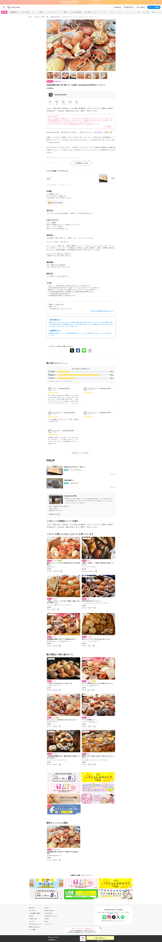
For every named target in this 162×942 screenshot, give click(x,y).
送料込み (110, 108)
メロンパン (90, 108)
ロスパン (49, 108)
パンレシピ (31, 921)
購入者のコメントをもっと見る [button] (81, 453)
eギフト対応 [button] (146, 12)
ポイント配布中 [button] (63, 12)
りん (54, 388)
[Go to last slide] (50, 45)
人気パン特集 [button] (25, 12)
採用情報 (46, 918)
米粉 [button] (153, 12)
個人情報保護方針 (48, 913)
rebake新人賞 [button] (87, 12)
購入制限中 (82, 108)
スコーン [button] (121, 12)
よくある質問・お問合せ (32, 913)
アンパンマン (92, 412)
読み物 (66, 470)
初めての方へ (32, 907)
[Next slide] (111, 45)
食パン (77, 111)
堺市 (47, 17)
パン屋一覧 (36, 17)
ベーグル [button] (103, 12)
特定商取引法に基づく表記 (54, 514)
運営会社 (46, 921)
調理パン (83, 111)
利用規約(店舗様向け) (49, 910)
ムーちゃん (56, 430)
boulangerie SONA (55, 17)
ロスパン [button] (34, 12)
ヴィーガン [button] (129, 12)
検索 (5, 12)
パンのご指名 (73, 108)
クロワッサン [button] (112, 12)
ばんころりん (56, 412)
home (30, 17)
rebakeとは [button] (118, 7)
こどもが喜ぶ (60, 111)
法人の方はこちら (48, 924)
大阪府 (42, 17)
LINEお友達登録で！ (114, 920)
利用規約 (46, 907)
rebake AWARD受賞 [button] (75, 12)
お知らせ (31, 916)
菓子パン (89, 111)
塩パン (95, 111)
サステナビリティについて (32, 924)
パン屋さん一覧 (32, 918)
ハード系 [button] (137, 12)
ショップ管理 (32, 929)
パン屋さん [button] (142, 7)
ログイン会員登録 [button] (153, 7)
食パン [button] (96, 12)
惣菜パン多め (57, 108)
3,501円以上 (65, 108)
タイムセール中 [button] (52, 12)
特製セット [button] (42, 12)
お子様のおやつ (51, 111)
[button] (14, 12)
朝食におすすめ (70, 111)
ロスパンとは (32, 910)
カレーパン (97, 108)
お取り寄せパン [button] (129, 7)
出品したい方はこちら (32, 926)
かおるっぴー (92, 388)
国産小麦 (104, 108)
